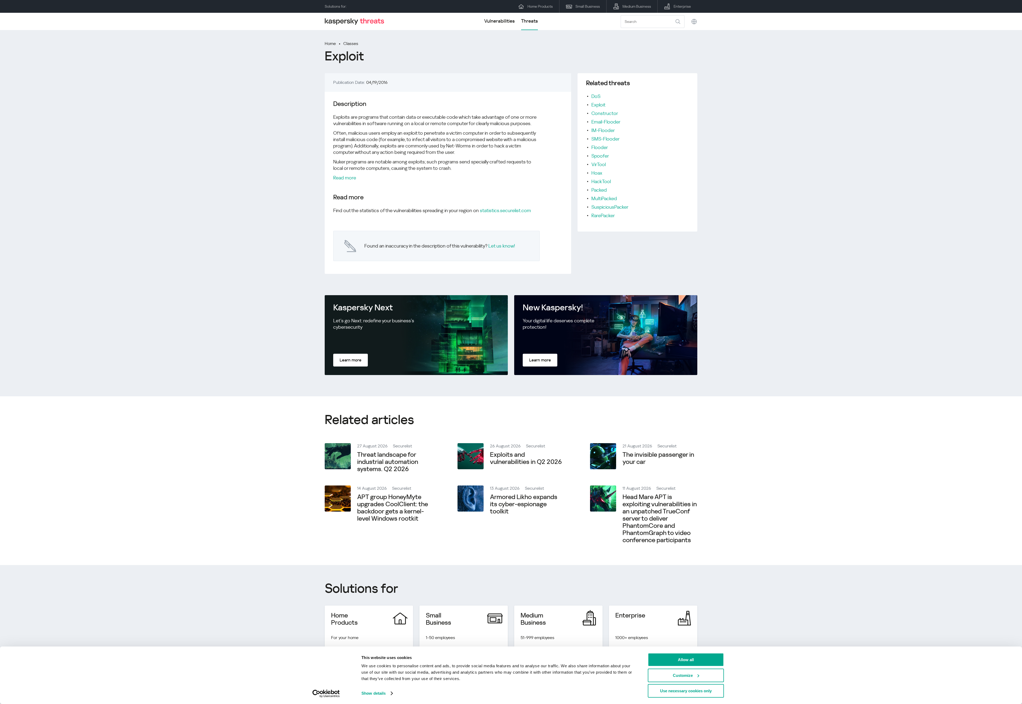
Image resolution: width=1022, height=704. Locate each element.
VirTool (598, 164)
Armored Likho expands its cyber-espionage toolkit (523, 504)
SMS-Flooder (605, 139)
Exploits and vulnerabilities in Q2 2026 (526, 458)
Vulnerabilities (499, 21)
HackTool (601, 181)
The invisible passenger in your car (658, 458)
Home (330, 43)
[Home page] (357, 21)
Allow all (686, 659)
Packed (599, 190)
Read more (344, 177)
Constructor (604, 113)
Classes (350, 43)
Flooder (599, 147)
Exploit (598, 105)
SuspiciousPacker (609, 207)
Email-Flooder (605, 122)
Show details (373, 693)
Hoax (596, 173)
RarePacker (603, 215)
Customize (683, 675)
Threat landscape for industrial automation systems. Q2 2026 (387, 462)
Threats (529, 21)
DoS (595, 96)
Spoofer (600, 156)
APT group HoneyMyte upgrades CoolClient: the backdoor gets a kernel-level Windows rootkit (392, 507)
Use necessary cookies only (686, 691)
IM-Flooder (603, 130)
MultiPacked (604, 198)
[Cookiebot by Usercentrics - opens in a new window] (326, 694)
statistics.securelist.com (505, 210)
